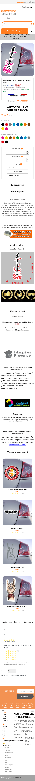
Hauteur (16, 148)
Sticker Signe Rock (17, 567)
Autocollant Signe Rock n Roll (17, 606)
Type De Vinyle (17, 171)
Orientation (16, 164)
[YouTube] (17, 705)
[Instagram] (30, 705)
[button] (28, 152)
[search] (31, 24)
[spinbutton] (17, 152)
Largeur (16, 156)
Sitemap (29, 724)
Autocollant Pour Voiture (17, 199)
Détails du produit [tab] (18, 191)
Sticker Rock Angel (17, 528)
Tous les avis (28, 622)
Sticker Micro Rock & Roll (17, 489)
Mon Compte (26, 7)
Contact (18, 737)
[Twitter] (11, 705)
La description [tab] (17, 185)
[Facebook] (5, 705)
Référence (11, 101)
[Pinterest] (23, 705)
